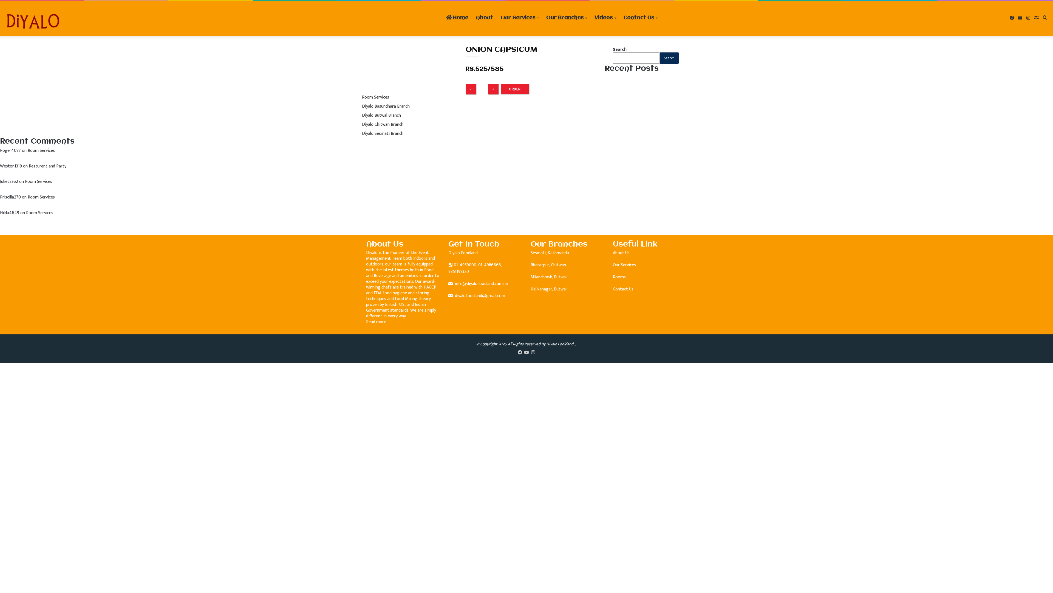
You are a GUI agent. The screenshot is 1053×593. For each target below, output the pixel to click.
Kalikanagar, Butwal (549, 289)
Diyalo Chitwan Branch (382, 124)
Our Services (518, 18)
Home (460, 18)
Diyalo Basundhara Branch (386, 106)
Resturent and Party (47, 166)
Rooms (619, 277)
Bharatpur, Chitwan (548, 265)
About (484, 18)
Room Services (375, 97)
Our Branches (565, 18)
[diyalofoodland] (32, 18)
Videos (604, 18)
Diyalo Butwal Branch (381, 115)
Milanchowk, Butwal (549, 277)
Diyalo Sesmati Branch (382, 133)
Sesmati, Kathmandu (550, 253)
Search (620, 49)
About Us (621, 253)
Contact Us (639, 18)
